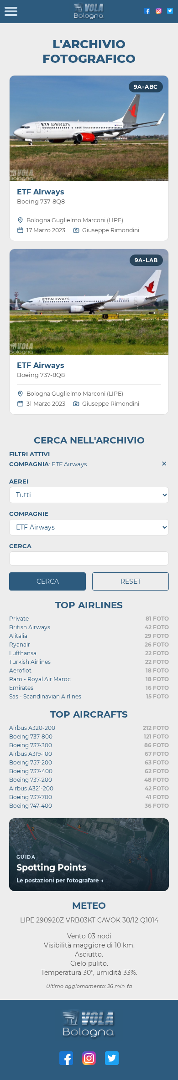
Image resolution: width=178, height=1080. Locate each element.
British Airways (29, 627)
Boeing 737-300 (30, 745)
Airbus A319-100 (30, 753)
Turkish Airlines (30, 661)
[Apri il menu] (11, 11)
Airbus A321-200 (31, 788)
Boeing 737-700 (30, 797)
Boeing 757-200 (30, 762)
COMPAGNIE (28, 513)
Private (19, 618)
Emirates (21, 687)
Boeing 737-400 (30, 771)
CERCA (20, 546)
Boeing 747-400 (30, 805)
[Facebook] (147, 11)
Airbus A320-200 (32, 727)
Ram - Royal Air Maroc (40, 679)
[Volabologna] (89, 11)
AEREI (18, 481)
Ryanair (19, 644)
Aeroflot (20, 670)
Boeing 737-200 (30, 779)
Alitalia (18, 635)
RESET (130, 581)
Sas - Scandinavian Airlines (45, 696)
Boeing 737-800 (30, 736)
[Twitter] (170, 11)
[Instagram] (158, 11)
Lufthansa (23, 653)
